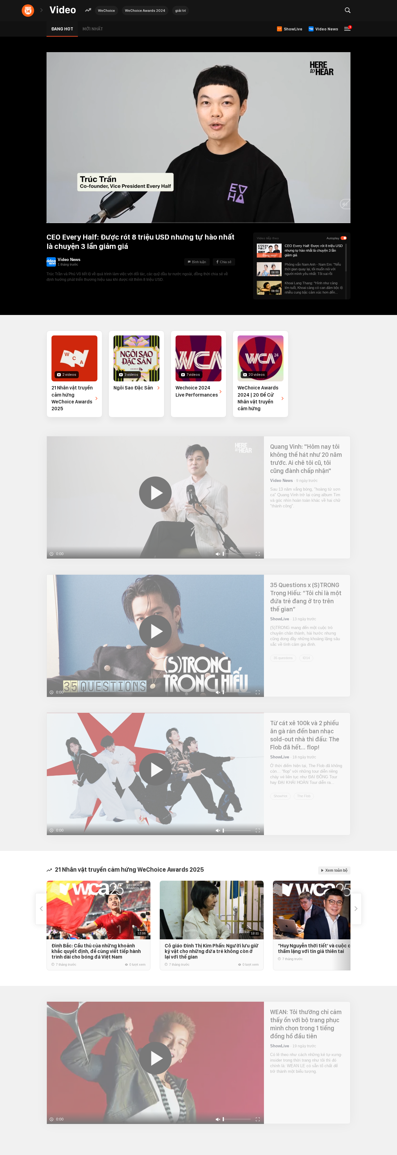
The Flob (303, 796)
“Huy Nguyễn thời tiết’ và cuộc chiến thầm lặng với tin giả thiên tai (319, 948)
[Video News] (51, 262)
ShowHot (280, 796)
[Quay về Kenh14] (28, 10)
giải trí (180, 10)
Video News (69, 260)
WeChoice (106, 10)
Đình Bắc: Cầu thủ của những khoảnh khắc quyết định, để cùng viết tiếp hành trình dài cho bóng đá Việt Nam (96, 951)
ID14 (306, 658)
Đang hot (62, 28)
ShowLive (279, 619)
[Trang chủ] (63, 10)
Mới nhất (93, 28)
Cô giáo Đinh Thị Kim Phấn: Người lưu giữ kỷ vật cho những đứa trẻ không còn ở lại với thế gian (212, 951)
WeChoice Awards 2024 (145, 10)
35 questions (283, 658)
